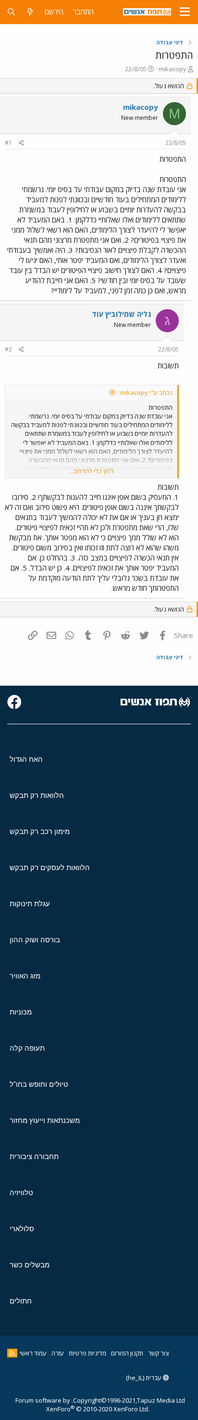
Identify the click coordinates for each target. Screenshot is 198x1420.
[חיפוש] (11, 12)
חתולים (21, 1301)
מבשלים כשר (30, 1265)
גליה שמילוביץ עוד (121, 314)
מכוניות (21, 1012)
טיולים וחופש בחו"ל (39, 1084)
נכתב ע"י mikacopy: (146, 392)
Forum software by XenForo (82, 1404)
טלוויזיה (21, 1192)
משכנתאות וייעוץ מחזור (45, 1120)
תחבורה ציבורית (34, 1156)
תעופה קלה (27, 1048)
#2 (8, 349)
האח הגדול (26, 759)
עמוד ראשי (33, 1353)
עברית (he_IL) (144, 1377)
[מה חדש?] (30, 12)
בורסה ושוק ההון (35, 940)
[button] (184, 12)
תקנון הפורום (127, 1353)
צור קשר (158, 1353)
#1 (8, 143)
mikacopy (172, 69)
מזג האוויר (25, 976)
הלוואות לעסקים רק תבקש (50, 867)
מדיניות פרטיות (87, 1353)
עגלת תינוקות (30, 903)
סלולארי (22, 1229)
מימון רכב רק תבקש (40, 831)
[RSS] (12, 1353)
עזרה (57, 1353)
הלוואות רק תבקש (37, 795)
